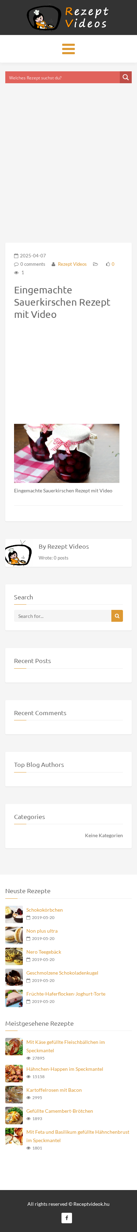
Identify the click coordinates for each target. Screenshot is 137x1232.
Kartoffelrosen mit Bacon (54, 1090)
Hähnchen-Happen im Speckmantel (64, 1069)
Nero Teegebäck (43, 952)
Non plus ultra (42, 931)
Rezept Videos (72, 264)
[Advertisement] (68, 154)
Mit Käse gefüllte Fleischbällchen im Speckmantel (65, 1046)
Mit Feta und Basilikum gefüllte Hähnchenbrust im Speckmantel (77, 1136)
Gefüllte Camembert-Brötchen (59, 1111)
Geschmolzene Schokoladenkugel (62, 973)
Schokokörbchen (44, 910)
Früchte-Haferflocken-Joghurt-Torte (65, 994)
